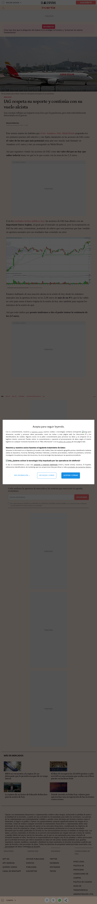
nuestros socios (37, 432)
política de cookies (65, 442)
